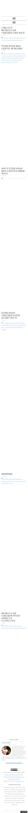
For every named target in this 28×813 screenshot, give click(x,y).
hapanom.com (20, 781)
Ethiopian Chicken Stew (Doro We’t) (10, 315)
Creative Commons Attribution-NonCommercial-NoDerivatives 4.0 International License (14, 777)
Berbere (6, 474)
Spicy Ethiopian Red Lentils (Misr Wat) (13, 171)
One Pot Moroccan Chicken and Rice (13, 30)
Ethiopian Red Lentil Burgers (11, 47)
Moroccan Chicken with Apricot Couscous (10, 617)
